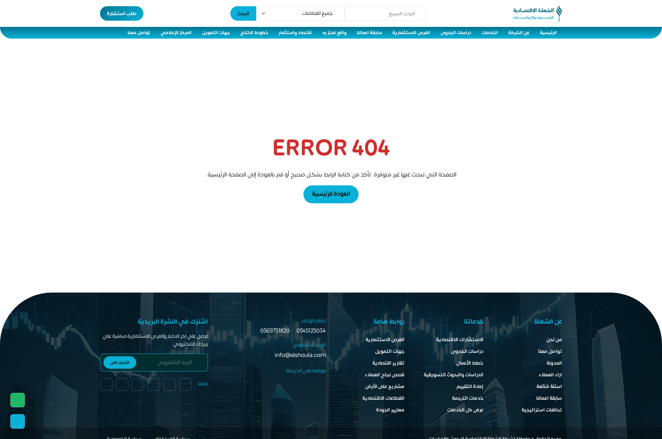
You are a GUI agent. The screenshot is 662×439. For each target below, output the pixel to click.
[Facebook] (106, 384)
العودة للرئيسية (331, 194)
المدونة (554, 363)
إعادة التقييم (470, 386)
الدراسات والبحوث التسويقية (453, 375)
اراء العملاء (550, 375)
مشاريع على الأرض (384, 386)
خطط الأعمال (469, 363)
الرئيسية (548, 33)
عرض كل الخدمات (465, 410)
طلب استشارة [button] (122, 14)
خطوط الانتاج (254, 33)
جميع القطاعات (317, 13)
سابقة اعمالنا (369, 33)
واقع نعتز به (334, 33)
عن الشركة (519, 33)
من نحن (554, 340)
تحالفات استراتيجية (542, 410)
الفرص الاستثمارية (411, 33)
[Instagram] (138, 384)
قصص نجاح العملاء (384, 375)
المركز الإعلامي (176, 33)
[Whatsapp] (17, 400)
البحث (243, 14)
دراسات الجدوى (456, 33)
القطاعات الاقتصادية (383, 398)
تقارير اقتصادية (388, 363)
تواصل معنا (139, 33)
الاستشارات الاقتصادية (459, 340)
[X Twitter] (122, 384)
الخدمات (490, 33)
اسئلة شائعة (549, 386)
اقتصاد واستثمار (295, 33)
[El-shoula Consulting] (537, 13)
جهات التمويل (216, 33)
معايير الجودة (390, 410)
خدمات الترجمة (467, 398)
